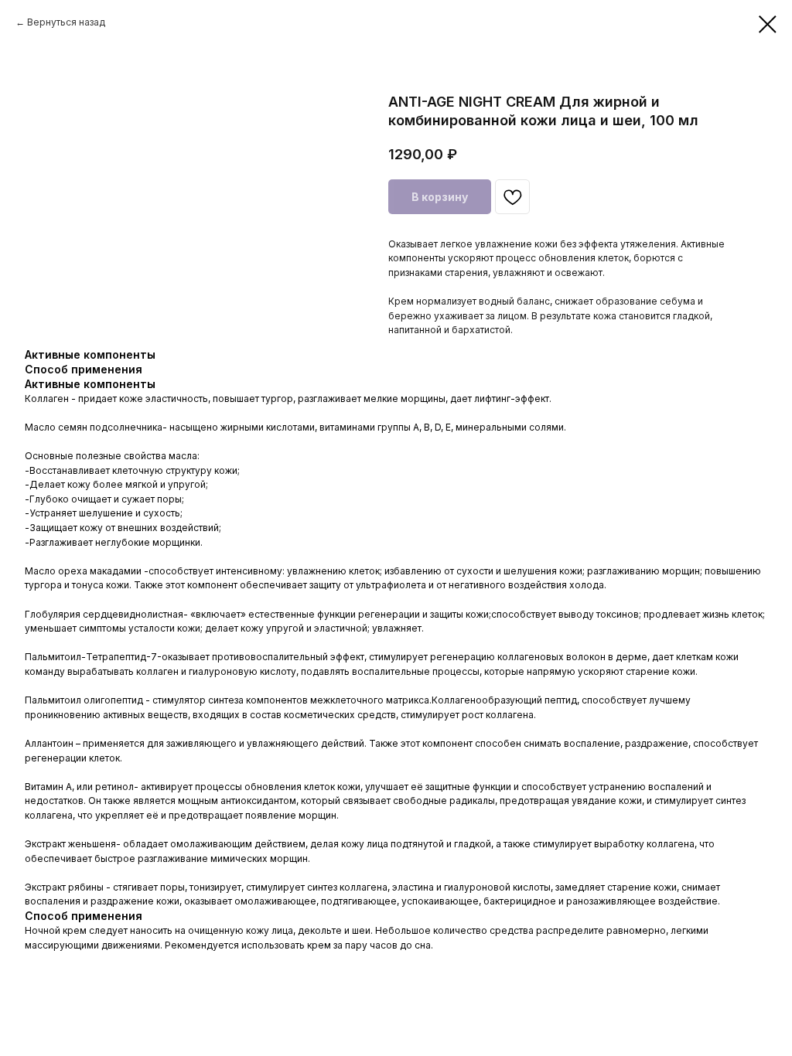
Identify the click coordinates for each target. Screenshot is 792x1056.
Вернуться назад (66, 22)
